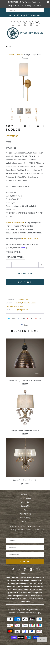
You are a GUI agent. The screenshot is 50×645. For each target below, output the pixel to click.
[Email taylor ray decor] (37, 23)
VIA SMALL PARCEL (15, 257)
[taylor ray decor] (25, 34)
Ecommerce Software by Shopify (29, 613)
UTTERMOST (12, 136)
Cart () (24, 15)
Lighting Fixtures (22, 299)
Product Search (25, 498)
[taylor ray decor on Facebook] (13, 23)
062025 (18, 303)
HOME (25, 521)
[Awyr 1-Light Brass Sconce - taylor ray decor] (25, 81)
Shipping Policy (25, 514)
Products (19, 55)
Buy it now (25, 282)
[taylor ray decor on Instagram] (31, 23)
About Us (25, 502)
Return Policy (25, 517)
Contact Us (25, 506)
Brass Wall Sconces (29, 303)
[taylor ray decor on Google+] (19, 23)
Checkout (37, 15)
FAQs (25, 510)
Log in (11, 15)
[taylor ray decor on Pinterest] (25, 23)
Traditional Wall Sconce (14, 306)
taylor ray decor (19, 610)
